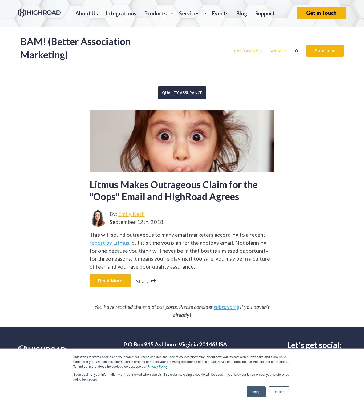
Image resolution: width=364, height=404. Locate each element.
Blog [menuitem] (241, 13)
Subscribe (325, 50)
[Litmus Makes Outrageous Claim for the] (182, 141)
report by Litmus (109, 242)
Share (143, 281)
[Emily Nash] (98, 218)
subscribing (226, 307)
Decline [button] (279, 391)
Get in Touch (321, 13)
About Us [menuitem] (86, 13)
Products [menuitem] (155, 13)
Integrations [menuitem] (121, 13)
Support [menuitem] (265, 13)
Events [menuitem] (220, 13)
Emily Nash (131, 214)
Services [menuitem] (189, 13)
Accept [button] (256, 391)
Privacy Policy (157, 366)
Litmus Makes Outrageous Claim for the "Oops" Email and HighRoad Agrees (174, 190)
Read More (110, 281)
